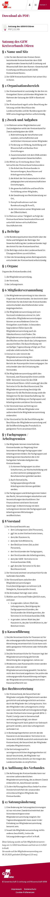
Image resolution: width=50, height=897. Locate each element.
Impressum (16, 889)
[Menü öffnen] (36, 5)
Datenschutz (30, 889)
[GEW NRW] (8, 874)
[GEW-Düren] (6, 5)
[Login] (30, 5)
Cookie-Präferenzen (25, 892)
